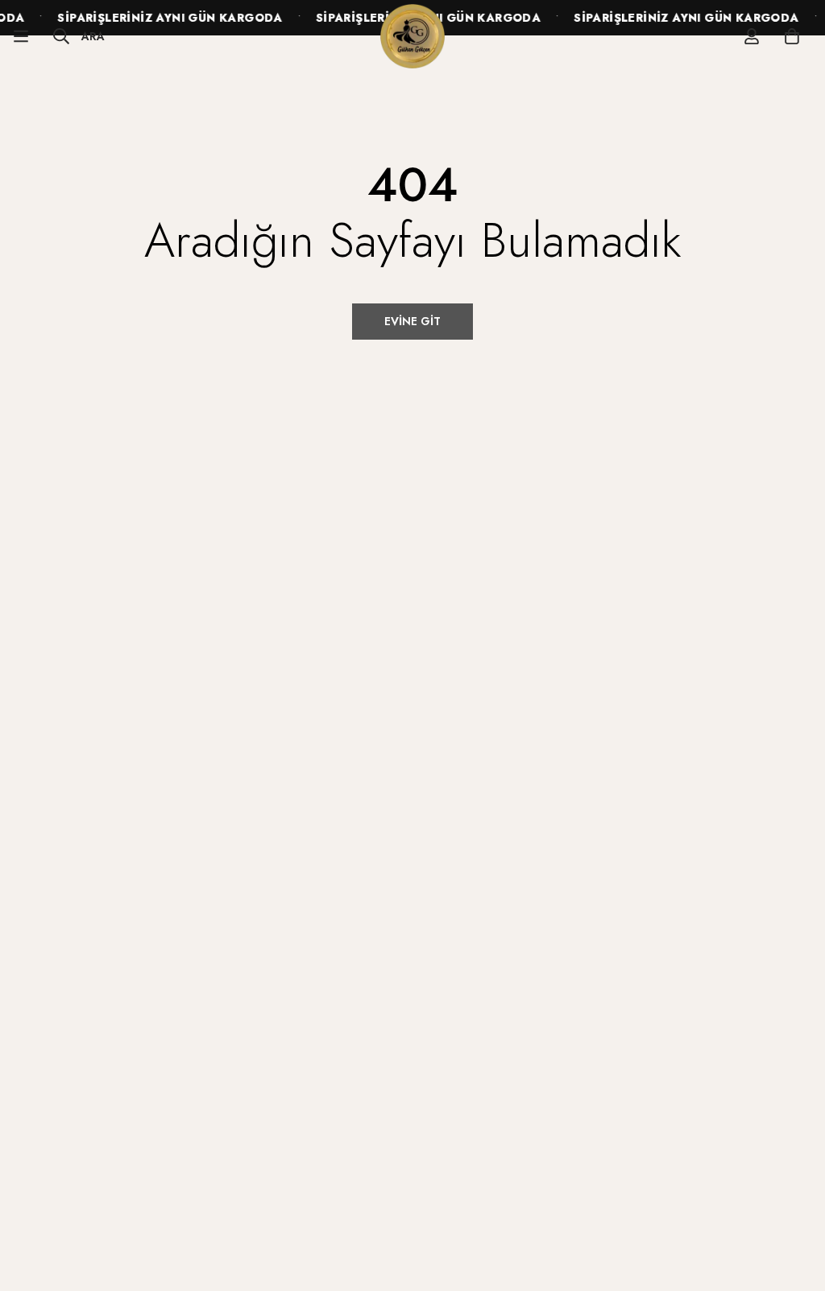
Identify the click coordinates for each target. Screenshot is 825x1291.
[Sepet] (792, 36)
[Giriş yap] (752, 36)
